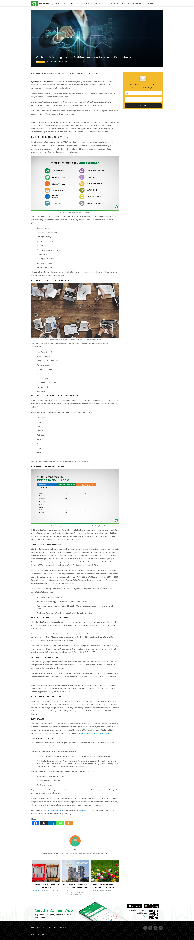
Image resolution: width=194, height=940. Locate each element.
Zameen (34, 3)
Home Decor (113, 3)
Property (58, 3)
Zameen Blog (81, 810)
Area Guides (151, 3)
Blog (46, 3)
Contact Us (51, 927)
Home (33, 73)
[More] (69, 823)
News (33, 927)
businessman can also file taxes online (95, 733)
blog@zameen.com (54, 810)
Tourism (122, 3)
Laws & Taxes (68, 3)
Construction (79, 3)
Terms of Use (62, 927)
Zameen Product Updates (136, 3)
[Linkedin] (52, 823)
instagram (161, 929)
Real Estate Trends (93, 3)
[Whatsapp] (60, 823)
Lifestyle (104, 3)
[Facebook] (35, 823)
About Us (40, 927)
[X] (44, 823)
